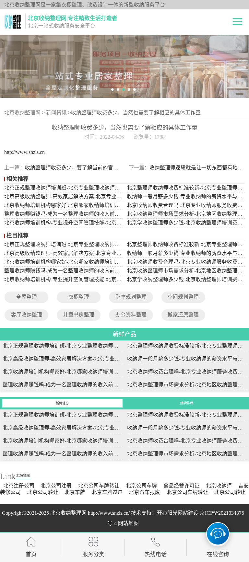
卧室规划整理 (131, 297)
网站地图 (128, 523)
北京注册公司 (18, 485)
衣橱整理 (78, 297)
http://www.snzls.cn (24, 152)
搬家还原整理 (183, 314)
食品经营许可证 (181, 485)
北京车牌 (75, 492)
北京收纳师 (219, 485)
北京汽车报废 (144, 492)
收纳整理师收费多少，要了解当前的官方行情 (77, 167)
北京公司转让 (42, 492)
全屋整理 (26, 297)
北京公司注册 (56, 485)
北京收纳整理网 (22, 112)
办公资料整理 (131, 314)
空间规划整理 (183, 297)
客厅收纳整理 (26, 314)
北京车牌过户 (107, 492)
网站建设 (188, 513)
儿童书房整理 (78, 314)
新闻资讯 (56, 112)
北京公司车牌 (141, 485)
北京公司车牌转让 (99, 485)
